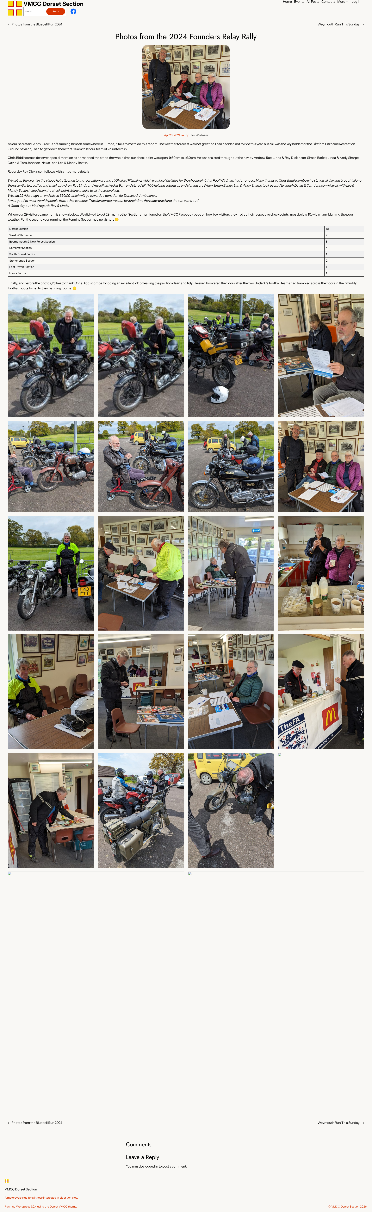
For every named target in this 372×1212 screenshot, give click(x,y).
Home (287, 1)
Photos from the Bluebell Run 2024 (36, 24)
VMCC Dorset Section (53, 3)
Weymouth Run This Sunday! (339, 24)
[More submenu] (347, 2)
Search (56, 11)
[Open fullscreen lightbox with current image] (51, 355)
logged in (151, 1166)
